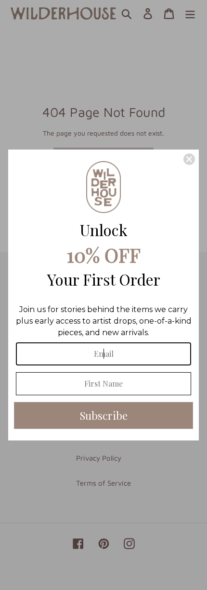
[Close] (189, 159)
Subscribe (104, 415)
